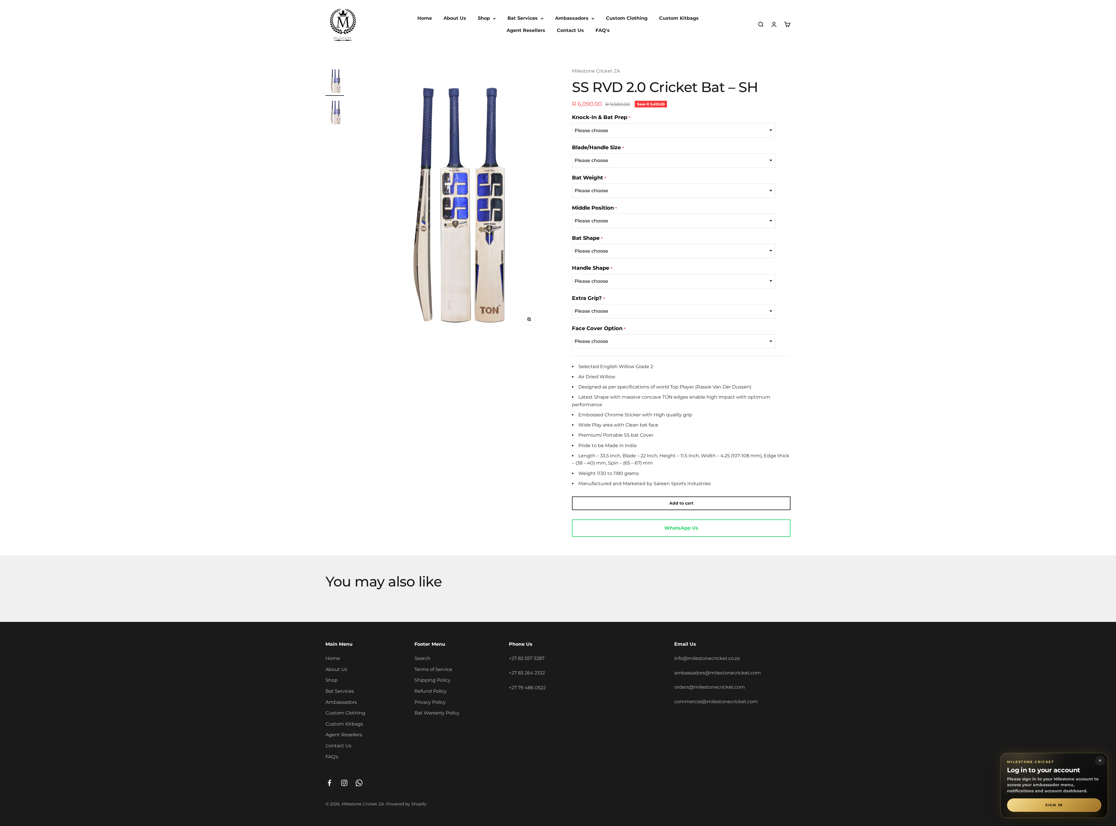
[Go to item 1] (335, 81)
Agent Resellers (526, 30)
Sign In (1054, 805)
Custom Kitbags (679, 18)
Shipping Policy (432, 680)
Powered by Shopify (406, 804)
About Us (454, 18)
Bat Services (522, 18)
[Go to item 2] (335, 113)
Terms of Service (433, 669)
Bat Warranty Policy (436, 713)
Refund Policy (430, 691)
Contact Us (570, 30)
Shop (484, 18)
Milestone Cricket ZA (596, 71)
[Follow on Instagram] (344, 783)
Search (422, 658)
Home (424, 18)
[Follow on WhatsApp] (359, 783)
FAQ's (602, 30)
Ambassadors (572, 18)
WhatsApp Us (681, 528)
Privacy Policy (430, 702)
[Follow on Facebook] (329, 783)
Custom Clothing (627, 18)
